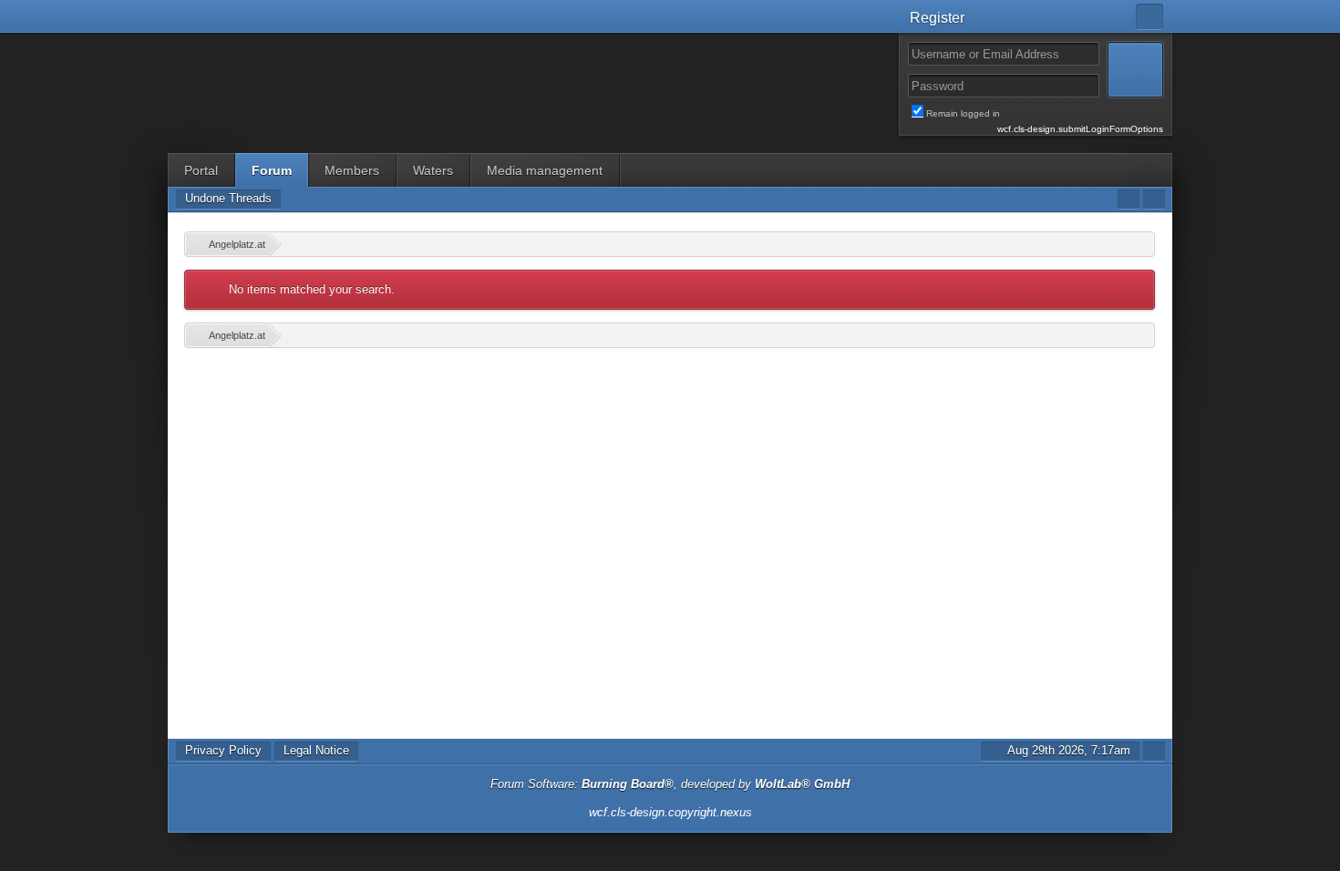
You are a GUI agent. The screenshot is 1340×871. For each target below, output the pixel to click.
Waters (433, 170)
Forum (272, 170)
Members (352, 170)
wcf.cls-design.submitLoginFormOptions (1080, 129)
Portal (201, 170)
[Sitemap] (1128, 199)
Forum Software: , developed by (670, 784)
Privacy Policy (223, 750)
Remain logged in (1044, 113)
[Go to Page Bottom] (1154, 199)
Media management (545, 170)
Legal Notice (316, 750)
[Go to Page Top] (1154, 751)
